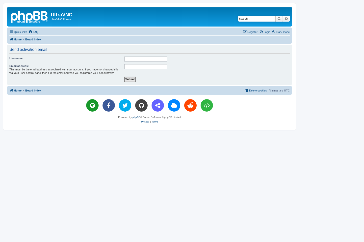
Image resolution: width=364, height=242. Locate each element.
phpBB (136, 117)
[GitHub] (141, 105)
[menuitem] (33, 32)
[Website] (92, 105)
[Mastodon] (158, 105)
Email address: (19, 65)
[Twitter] (125, 105)
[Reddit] (190, 105)
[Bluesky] (174, 105)
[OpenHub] (207, 105)
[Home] (29, 16)
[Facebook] (109, 105)
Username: (16, 58)
